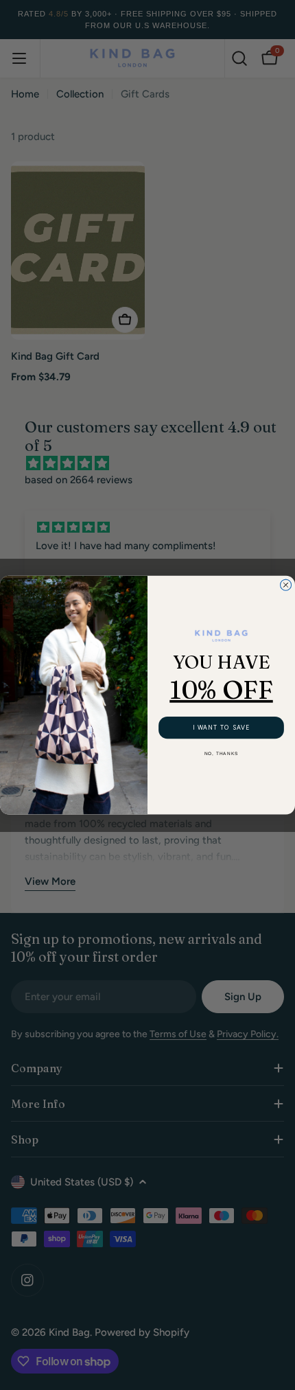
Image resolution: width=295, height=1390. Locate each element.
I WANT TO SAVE (221, 727)
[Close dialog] (286, 584)
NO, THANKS (221, 754)
